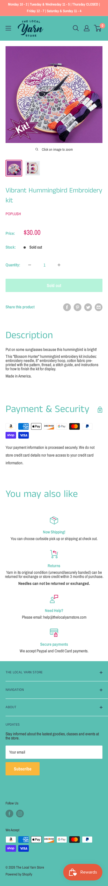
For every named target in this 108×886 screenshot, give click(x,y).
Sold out (54, 285)
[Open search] (76, 28)
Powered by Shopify (19, 874)
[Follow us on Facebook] (9, 813)
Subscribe (22, 769)
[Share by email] (98, 307)
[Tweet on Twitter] (88, 307)
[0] (97, 28)
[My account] (86, 28)
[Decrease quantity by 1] (29, 265)
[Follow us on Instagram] (20, 813)
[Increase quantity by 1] (59, 265)
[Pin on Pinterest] (77, 307)
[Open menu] (8, 28)
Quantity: (13, 265)
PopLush (13, 213)
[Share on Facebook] (67, 307)
